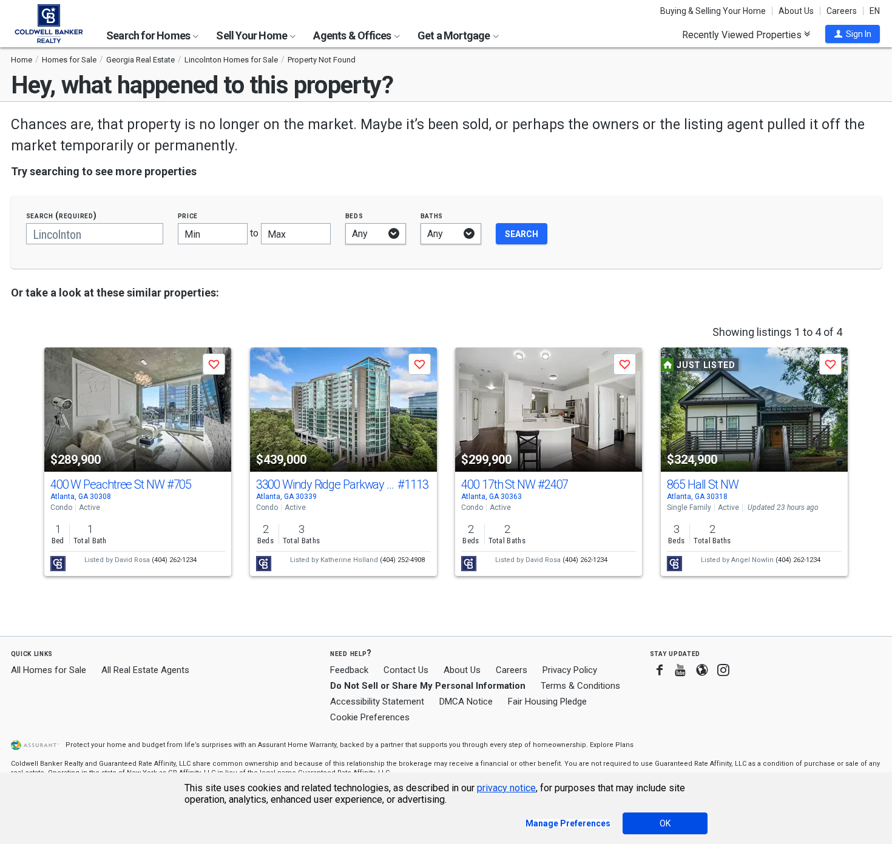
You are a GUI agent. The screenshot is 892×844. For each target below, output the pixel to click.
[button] (852, 34)
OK (665, 823)
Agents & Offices (353, 35)
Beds (354, 215)
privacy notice (506, 788)
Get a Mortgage (454, 35)
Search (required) (61, 215)
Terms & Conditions (580, 685)
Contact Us (405, 670)
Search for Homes (149, 35)
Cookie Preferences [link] (370, 717)
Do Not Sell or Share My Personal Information (427, 685)
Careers (841, 11)
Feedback (349, 670)
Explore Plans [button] (612, 745)
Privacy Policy (569, 670)
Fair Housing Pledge (547, 701)
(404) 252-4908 (402, 560)
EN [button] (875, 11)
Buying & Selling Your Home (713, 11)
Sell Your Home (252, 35)
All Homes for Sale (48, 670)
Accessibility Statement (377, 701)
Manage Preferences (567, 823)
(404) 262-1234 (174, 560)
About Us (796, 11)
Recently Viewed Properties (743, 34)
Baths (432, 215)
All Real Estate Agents (145, 670)
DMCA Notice (466, 701)
